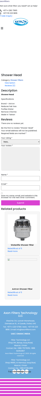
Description (10, 83)
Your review (7, 146)
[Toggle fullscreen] (20, 386)
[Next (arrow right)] (20, 395)
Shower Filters (16, 80)
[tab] (22, 83)
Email (4, 184)
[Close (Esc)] (20, 380)
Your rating (6, 138)
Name (4, 175)
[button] (20, 28)
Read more (13, 251)
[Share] (20, 383)
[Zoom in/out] (20, 389)
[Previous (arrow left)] (20, 392)
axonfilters (4, 1)
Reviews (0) (10, 85)
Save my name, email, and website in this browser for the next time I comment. (19, 196)
